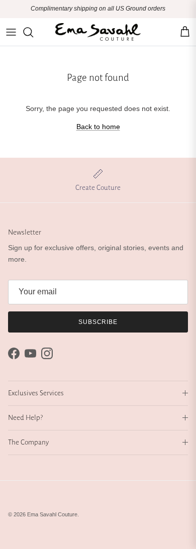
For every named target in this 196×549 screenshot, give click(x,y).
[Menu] (11, 32)
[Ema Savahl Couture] (98, 32)
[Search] (33, 32)
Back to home (98, 127)
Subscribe (98, 321)
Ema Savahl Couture (52, 514)
